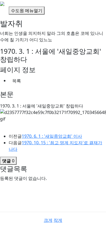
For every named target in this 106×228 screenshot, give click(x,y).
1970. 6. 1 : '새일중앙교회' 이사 (52, 136)
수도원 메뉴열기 (26, 11)
